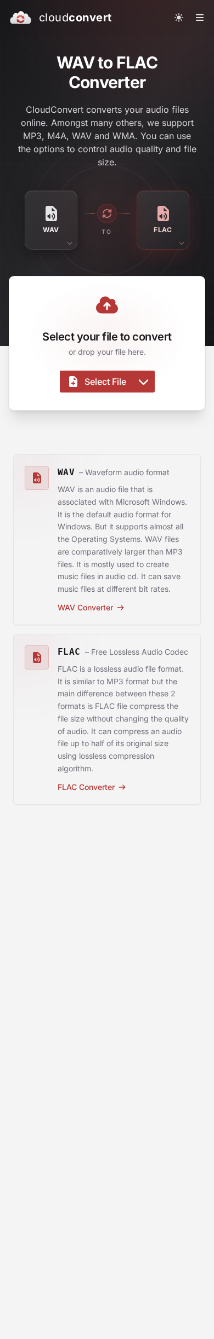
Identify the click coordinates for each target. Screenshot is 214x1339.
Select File (105, 381)
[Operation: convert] (107, 213)
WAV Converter (85, 607)
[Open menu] (200, 17)
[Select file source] (143, 382)
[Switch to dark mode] (179, 17)
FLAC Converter (86, 787)
